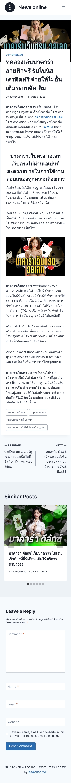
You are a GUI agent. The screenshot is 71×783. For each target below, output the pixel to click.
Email (12, 704)
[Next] (60, 543)
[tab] (28, 584)
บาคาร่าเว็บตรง (16, 412)
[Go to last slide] (11, 543)
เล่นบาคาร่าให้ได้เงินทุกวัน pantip (26, 427)
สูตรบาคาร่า (38, 412)
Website (13, 722)
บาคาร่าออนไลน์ (14, 54)
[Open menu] (63, 7)
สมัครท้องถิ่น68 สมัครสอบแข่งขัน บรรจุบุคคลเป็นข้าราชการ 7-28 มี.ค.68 (55, 458)
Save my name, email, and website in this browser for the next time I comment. (37, 733)
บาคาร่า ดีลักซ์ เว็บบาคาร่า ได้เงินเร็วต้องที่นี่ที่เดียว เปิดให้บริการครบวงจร (35, 559)
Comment (15, 634)
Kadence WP (37, 772)
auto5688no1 (17, 96)
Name (13, 686)
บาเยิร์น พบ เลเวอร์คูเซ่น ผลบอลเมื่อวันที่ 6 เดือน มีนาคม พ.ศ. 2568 (18, 456)
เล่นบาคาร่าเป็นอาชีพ (19, 419)
